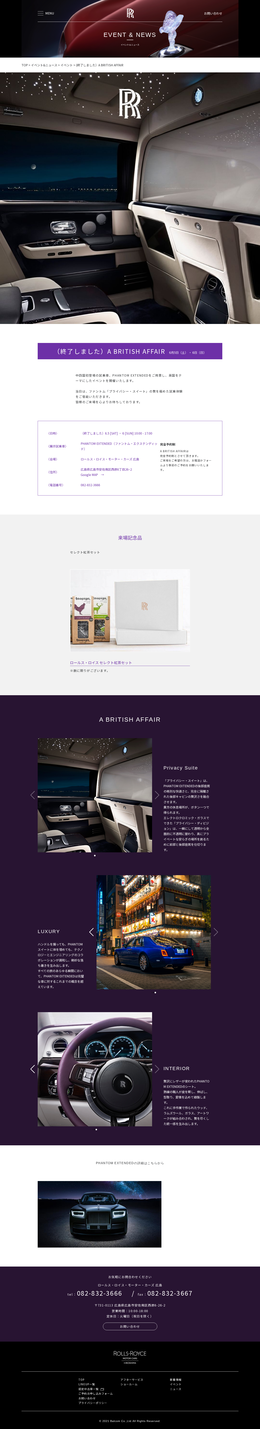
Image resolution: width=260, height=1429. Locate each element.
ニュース (175, 1389)
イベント (175, 1384)
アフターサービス (131, 1379)
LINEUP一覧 (86, 1384)
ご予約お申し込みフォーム (95, 1393)
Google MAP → (92, 474)
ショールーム (129, 1384)
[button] (95, 855)
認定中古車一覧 (88, 1389)
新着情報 (175, 1379)
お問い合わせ (213, 13)
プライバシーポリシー (92, 1403)
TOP (81, 1379)
